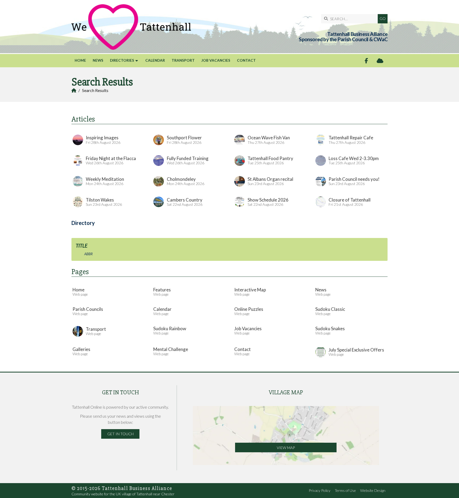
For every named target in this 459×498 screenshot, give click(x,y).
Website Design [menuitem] (372, 490)
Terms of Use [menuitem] (345, 490)
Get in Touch (120, 434)
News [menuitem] (98, 60)
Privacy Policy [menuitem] (319, 490)
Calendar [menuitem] (155, 60)
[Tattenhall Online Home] (131, 27)
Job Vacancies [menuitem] (215, 60)
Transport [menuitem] (183, 60)
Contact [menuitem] (246, 60)
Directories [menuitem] (122, 60)
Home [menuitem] (80, 60)
